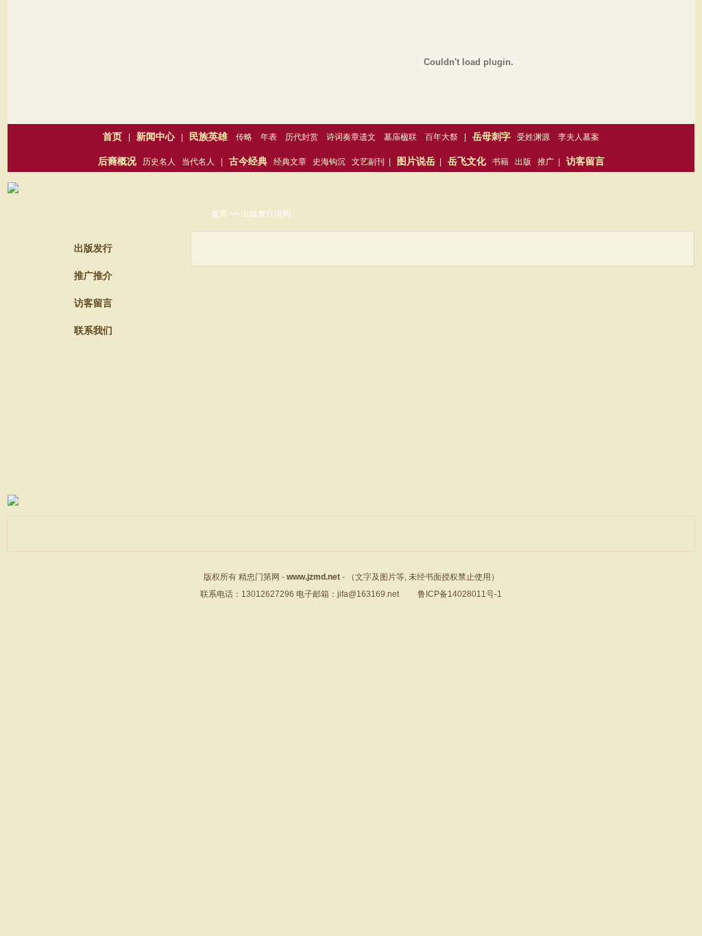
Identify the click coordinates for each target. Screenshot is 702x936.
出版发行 (93, 248)
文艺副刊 (368, 162)
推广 (545, 162)
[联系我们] (93, 453)
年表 (268, 137)
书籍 (500, 162)
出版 (523, 162)
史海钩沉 (329, 162)
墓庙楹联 (400, 137)
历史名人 (159, 162)
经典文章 (290, 162)
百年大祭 (441, 137)
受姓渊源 (533, 137)
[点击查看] (13, 190)
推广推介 (93, 275)
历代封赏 (301, 137)
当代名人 (198, 162)
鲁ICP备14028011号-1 (459, 594)
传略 (244, 137)
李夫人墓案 (578, 137)
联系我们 (93, 330)
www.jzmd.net (313, 577)
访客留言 (93, 302)
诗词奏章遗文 (351, 137)
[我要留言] (93, 385)
